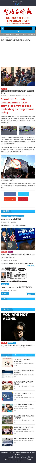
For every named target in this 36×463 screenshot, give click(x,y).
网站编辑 (13, 95)
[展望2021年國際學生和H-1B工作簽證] (7, 442)
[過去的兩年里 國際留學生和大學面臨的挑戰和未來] (7, 419)
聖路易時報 (7, 459)
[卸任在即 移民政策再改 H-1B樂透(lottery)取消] (7, 396)
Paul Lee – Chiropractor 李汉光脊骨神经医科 (16, 287)
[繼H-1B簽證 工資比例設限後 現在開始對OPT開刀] (7, 374)
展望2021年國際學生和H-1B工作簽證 (24, 438)
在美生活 (10, 251)
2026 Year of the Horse (18, 459)
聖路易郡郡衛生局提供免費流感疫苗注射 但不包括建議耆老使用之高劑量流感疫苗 (31, 294)
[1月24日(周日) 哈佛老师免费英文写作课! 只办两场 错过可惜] (7, 408)
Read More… (30, 265)
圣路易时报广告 (4, 284)
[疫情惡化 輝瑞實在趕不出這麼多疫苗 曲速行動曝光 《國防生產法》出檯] (18, 239)
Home (4, 457)
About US (18, 461)
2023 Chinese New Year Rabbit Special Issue (12, 216)
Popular (7, 355)
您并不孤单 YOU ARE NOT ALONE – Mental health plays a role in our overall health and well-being (17, 346)
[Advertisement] (18, 54)
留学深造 (23, 457)
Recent (19, 355)
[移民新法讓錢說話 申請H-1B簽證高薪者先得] (7, 385)
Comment (30, 355)
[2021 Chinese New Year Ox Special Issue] (7, 362)
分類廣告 (29, 459)
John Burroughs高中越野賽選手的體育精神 (6, 293)
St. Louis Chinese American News (18, 19)
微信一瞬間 (30, 457)
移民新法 (17, 457)
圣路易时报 (3, 89)
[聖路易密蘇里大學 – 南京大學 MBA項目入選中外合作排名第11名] (7, 430)
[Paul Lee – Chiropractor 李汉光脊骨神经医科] (14, 274)
